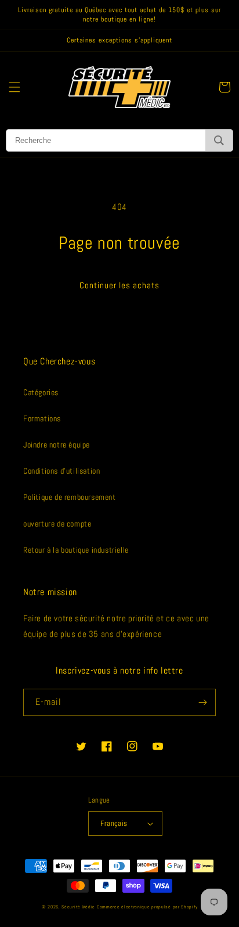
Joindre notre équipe (56, 444)
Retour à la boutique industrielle (76, 550)
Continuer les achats (119, 285)
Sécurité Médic (78, 907)
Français (113, 823)
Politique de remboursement (69, 497)
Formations (42, 418)
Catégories (41, 392)
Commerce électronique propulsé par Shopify (147, 907)
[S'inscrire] (202, 702)
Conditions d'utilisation (61, 471)
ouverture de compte (57, 523)
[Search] (219, 140)
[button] (14, 87)
